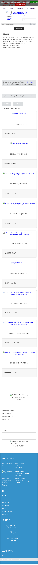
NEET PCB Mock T (20, 464)
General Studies (19, 471)
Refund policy (6, 505)
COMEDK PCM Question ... (19, 303)
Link (32, 96)
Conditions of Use (7, 416)
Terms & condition (7, 499)
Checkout (20, 8)
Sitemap (4, 508)
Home (4, 8)
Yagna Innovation (20, 14)
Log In (11, 8)
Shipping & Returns (8, 410)
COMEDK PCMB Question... (19, 333)
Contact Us (5, 419)
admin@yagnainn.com (13, 533)
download (30, 82)
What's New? (7, 391)
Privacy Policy (5, 502)
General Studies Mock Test (19, 444)
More (33, 134)
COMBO (6, 103)
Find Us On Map (11, 527)
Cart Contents (31, 8)
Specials (5, 437)
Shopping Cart (7, 426)
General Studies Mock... (19, 154)
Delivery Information (8, 511)
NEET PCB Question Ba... (19, 184)
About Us (4, 496)
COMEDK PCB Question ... (19, 363)
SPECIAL (18, 103)
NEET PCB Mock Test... (19, 124)
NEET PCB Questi (20, 478)
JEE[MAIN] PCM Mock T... (19, 273)
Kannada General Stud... (19, 243)
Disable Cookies (20, 4)
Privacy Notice (6, 413)
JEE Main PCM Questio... (19, 214)
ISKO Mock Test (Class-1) (19, 397)
